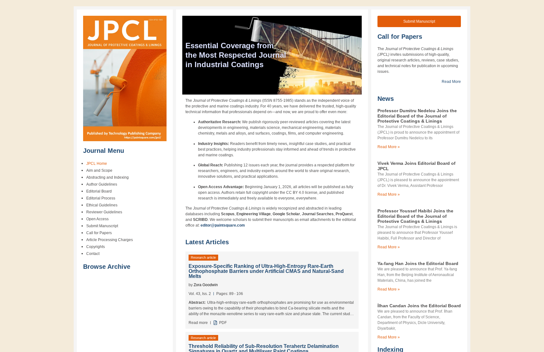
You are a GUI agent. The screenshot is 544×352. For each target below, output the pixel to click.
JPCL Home (96, 163)
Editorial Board (99, 191)
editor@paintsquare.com (223, 225)
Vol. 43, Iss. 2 (200, 293)
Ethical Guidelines (101, 205)
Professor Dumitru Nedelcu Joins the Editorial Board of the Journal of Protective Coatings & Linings (417, 116)
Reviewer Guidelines (104, 212)
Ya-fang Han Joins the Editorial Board (417, 263)
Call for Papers (99, 233)
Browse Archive (106, 266)
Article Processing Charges (109, 240)
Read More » (388, 147)
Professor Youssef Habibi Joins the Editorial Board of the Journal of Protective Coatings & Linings (415, 216)
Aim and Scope (99, 170)
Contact (92, 253)
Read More (451, 81)
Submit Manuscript (102, 226)
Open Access (97, 219)
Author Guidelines (101, 184)
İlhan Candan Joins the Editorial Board (419, 305)
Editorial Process (100, 198)
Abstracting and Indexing (107, 177)
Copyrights (95, 247)
